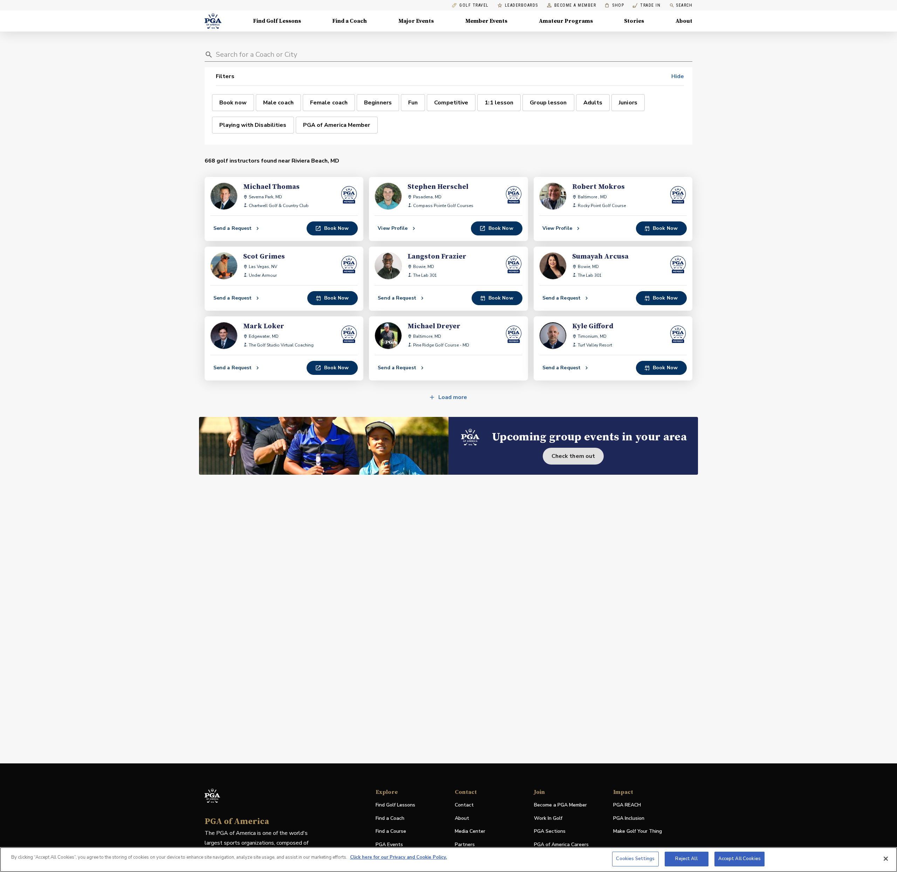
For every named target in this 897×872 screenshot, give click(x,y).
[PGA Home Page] (213, 21)
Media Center (470, 831)
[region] (448, 859)
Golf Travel (474, 5)
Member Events (486, 21)
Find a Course (391, 831)
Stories (634, 21)
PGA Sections (550, 831)
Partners (465, 844)
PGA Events (389, 844)
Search (684, 5)
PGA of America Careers (561, 845)
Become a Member (575, 5)
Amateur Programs (566, 21)
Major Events (416, 21)
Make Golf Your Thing (637, 831)
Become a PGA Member (560, 805)
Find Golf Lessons (277, 21)
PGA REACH (627, 805)
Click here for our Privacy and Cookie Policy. (398, 857)
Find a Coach (349, 21)
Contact (464, 805)
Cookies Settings (635, 859)
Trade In (646, 5)
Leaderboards (521, 5)
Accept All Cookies (739, 859)
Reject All (686, 859)
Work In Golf (548, 818)
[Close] (885, 858)
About (684, 21)
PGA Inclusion (628, 818)
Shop (614, 5)
